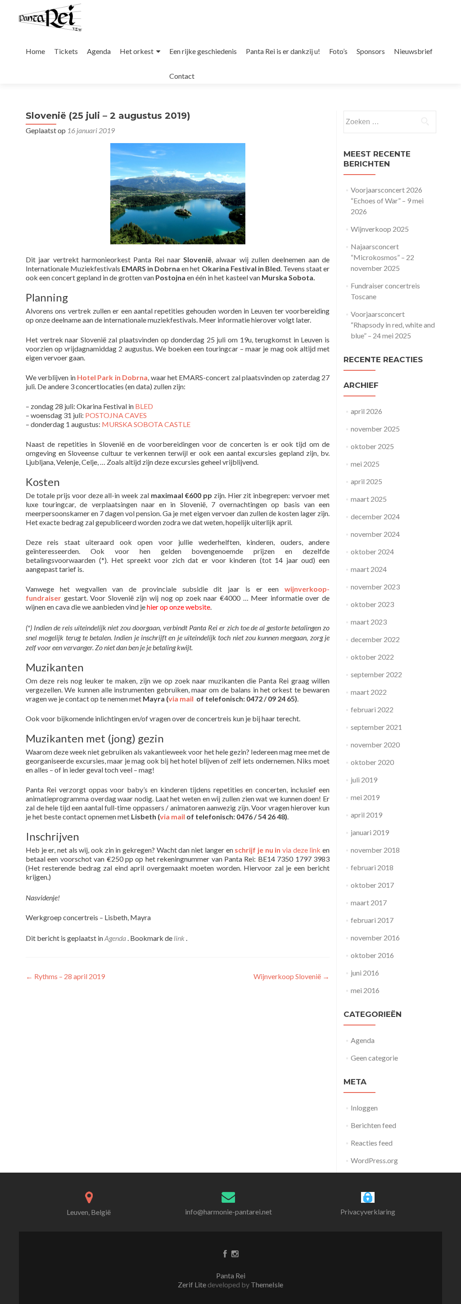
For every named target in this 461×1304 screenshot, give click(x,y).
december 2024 (375, 516)
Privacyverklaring (367, 1211)
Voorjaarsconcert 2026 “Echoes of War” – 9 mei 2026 (387, 200)
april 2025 (366, 481)
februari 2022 (372, 709)
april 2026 (366, 411)
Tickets (66, 51)
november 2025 (375, 428)
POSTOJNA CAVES (116, 415)
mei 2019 (365, 797)
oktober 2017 (372, 885)
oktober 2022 (372, 656)
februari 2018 (372, 867)
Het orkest (137, 51)
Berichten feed (373, 1125)
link (180, 938)
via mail (172, 816)
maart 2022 (369, 692)
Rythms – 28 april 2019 (65, 976)
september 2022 (376, 674)
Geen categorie (374, 1057)
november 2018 (375, 849)
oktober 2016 (372, 955)
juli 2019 (364, 779)
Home (35, 51)
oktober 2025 (372, 446)
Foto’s (338, 51)
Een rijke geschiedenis (203, 51)
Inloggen (364, 1107)
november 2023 (375, 586)
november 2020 (375, 744)
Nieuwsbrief (413, 51)
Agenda (99, 51)
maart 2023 (369, 621)
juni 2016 (365, 972)
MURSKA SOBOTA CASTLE (146, 424)
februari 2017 (372, 920)
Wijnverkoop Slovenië (291, 976)
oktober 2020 (372, 762)
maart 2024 (369, 569)
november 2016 (375, 937)
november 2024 (375, 534)
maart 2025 (369, 499)
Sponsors (371, 51)
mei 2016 (365, 990)
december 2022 (375, 639)
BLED (144, 406)
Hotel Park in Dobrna (112, 377)
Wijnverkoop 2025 (380, 229)
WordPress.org (374, 1160)
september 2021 (376, 727)
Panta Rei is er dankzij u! (283, 51)
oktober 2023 (372, 604)
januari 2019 (370, 832)
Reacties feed (372, 1142)
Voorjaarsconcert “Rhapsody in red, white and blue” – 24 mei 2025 (393, 325)
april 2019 (366, 814)
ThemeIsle (267, 1284)
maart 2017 (369, 902)
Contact (181, 76)
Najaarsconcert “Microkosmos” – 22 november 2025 (382, 257)
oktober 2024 (372, 551)
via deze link (278, 849)
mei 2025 (365, 463)
